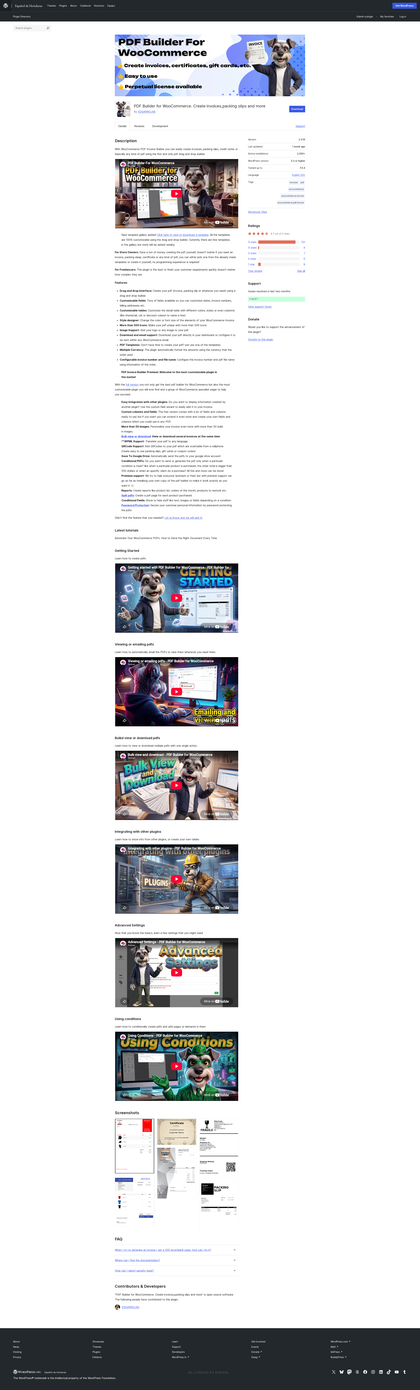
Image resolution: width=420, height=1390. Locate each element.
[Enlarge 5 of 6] (234, 1123)
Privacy (17, 1357)
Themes (97, 1346)
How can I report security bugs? (134, 1270)
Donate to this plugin (260, 339)
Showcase (98, 1341)
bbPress (337, 1351)
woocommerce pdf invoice (291, 202)
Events (255, 1346)
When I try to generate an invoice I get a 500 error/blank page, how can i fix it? (163, 1250)
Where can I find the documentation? (137, 1260)
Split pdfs (127, 495)
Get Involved (258, 1341)
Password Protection (135, 505)
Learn (175, 1341)
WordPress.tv (180, 1357)
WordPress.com (341, 1341)
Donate (256, 1351)
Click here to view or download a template (183, 234)
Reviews (139, 126)
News (16, 1346)
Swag (255, 1357)
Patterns (97, 1357)
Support (300, 126)
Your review (255, 271)
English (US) (298, 175)
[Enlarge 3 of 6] (192, 1123)
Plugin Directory (22, 16)
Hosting (17, 1351)
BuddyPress (339, 1357)
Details (122, 126)
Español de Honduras (55, 1372)
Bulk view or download (136, 436)
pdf (302, 182)
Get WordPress (405, 5)
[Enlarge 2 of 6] (150, 1180)
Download (297, 109)
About (16, 1341)
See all (301, 271)
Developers (178, 1351)
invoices (294, 182)
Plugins (96, 1351)
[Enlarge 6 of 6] (234, 1184)
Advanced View (257, 212)
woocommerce (296, 189)
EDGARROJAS (147, 111)
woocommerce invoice (292, 196)
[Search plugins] (48, 28)
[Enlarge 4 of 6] (192, 1152)
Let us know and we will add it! (183, 517)
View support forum (260, 306)
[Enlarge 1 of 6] (150, 1123)
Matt (334, 1346)
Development (160, 126)
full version (132, 384)
